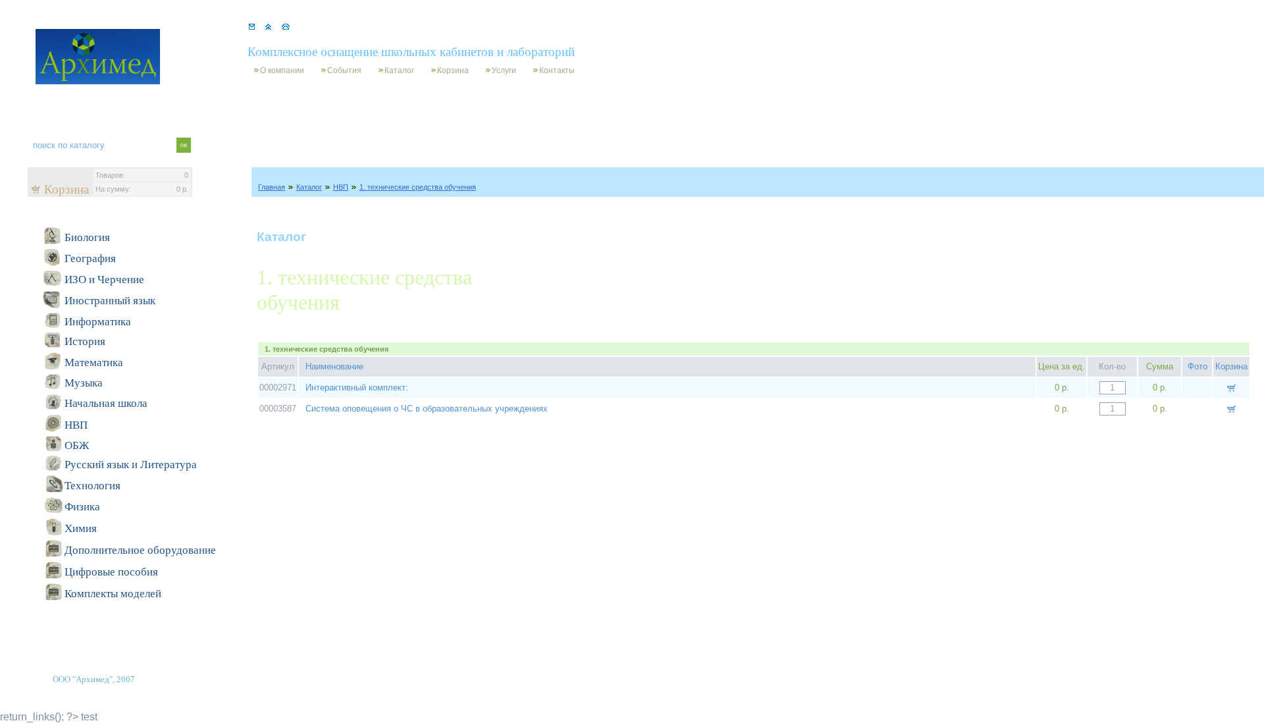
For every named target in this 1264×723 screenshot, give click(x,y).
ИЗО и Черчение (104, 279)
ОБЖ (77, 445)
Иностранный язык (110, 300)
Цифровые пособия (111, 572)
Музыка (84, 383)
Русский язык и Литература (131, 464)
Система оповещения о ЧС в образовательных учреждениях (426, 409)
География (90, 258)
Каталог (399, 70)
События (344, 70)
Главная (271, 187)
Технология (92, 485)
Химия (81, 528)
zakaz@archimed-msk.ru (402, 26)
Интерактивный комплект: (356, 387)
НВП (340, 187)
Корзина (453, 70)
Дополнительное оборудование (140, 550)
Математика (94, 362)
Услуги (504, 70)
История (85, 341)
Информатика (98, 321)
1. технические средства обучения (417, 187)
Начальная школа (106, 403)
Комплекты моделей (113, 593)
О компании (282, 70)
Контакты (557, 70)
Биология (87, 237)
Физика (82, 506)
